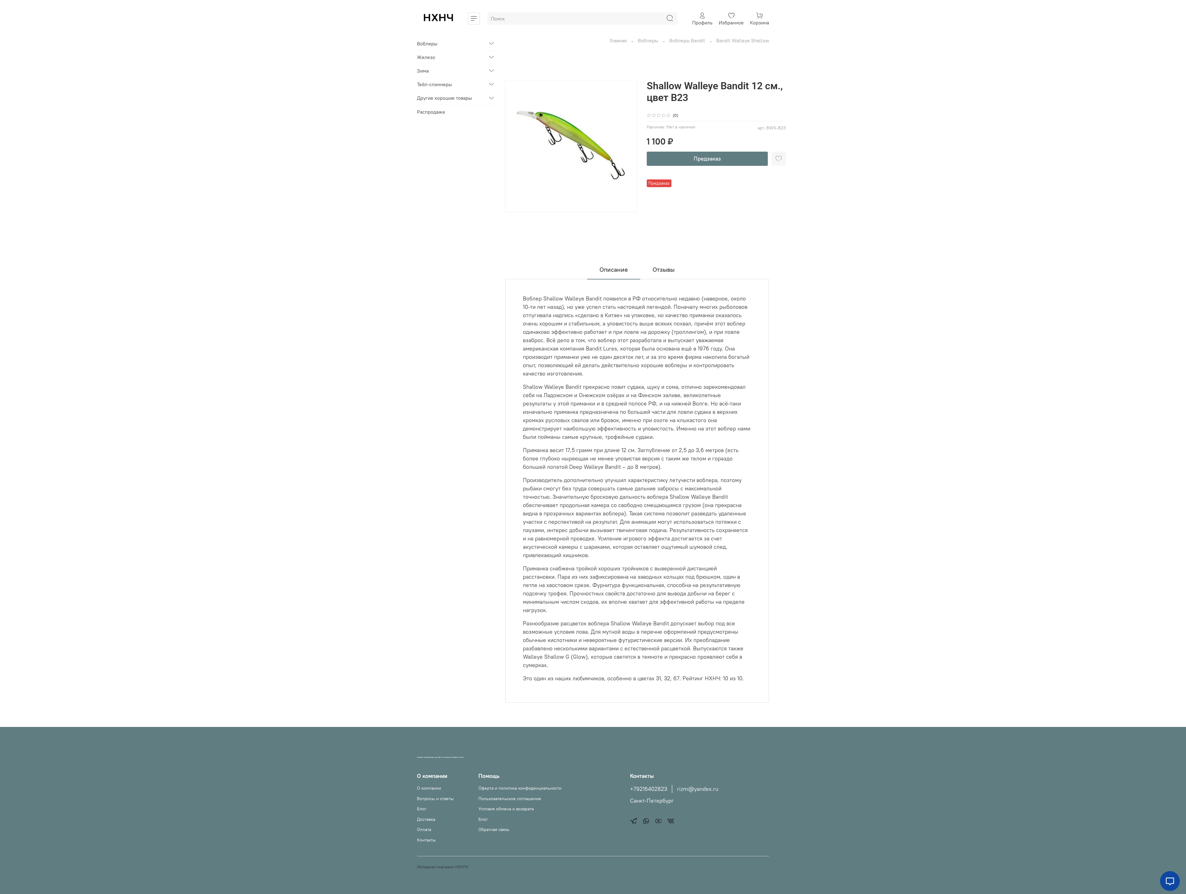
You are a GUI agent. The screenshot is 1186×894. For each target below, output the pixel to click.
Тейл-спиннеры (434, 84)
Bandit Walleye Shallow (742, 40)
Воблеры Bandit (687, 40)
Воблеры (648, 40)
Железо (426, 57)
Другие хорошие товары (444, 98)
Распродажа (431, 112)
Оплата (424, 829)
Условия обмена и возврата (506, 809)
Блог (422, 809)
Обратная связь (493, 829)
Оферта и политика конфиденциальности (519, 788)
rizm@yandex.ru (697, 789)
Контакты (426, 840)
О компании (429, 788)
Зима (423, 71)
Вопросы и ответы (435, 798)
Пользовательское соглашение (509, 798)
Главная (618, 40)
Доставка (426, 819)
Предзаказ (707, 158)
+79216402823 (648, 789)
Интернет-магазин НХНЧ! (442, 867)
